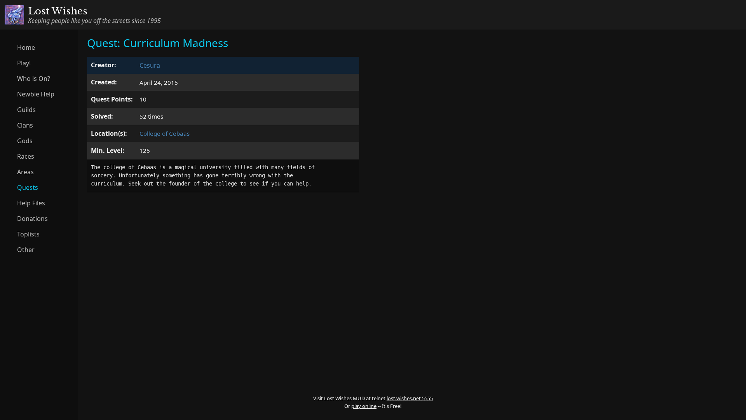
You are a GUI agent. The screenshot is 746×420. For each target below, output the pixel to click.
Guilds (26, 109)
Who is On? (33, 78)
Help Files (31, 203)
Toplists (28, 234)
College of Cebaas (164, 133)
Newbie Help (35, 94)
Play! (24, 63)
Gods (25, 140)
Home (26, 47)
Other (26, 249)
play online (363, 406)
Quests (27, 187)
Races (25, 156)
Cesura (149, 65)
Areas (25, 172)
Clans (25, 125)
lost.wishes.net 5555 (410, 398)
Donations (32, 218)
